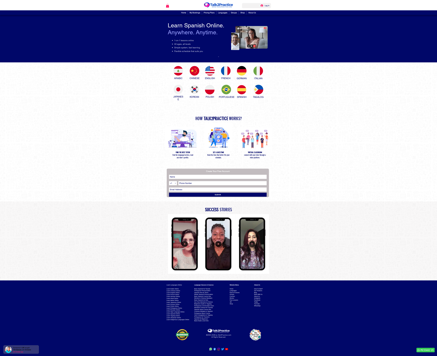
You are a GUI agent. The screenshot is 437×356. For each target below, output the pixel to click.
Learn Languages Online (174, 285)
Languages (233, 290)
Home (231, 289)
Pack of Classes (235, 292)
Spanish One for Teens (201, 292)
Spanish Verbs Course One (202, 309)
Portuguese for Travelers (202, 317)
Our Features (258, 290)
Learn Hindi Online (172, 298)
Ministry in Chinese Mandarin (203, 298)
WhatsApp (257, 306)
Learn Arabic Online (172, 289)
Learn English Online (173, 293)
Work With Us (258, 294)
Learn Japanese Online (173, 302)
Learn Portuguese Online (174, 308)
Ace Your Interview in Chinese (203, 302)
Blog (255, 292)
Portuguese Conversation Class (204, 306)
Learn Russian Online (173, 310)
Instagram (257, 298)
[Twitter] (222, 349)
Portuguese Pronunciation (202, 290)
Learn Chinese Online (173, 291)
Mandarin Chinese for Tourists (203, 307)
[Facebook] (214, 349)
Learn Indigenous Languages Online (177, 319)
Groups (232, 294)
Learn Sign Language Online (175, 312)
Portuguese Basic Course (202, 313)
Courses (232, 296)
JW (231, 302)
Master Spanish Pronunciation (203, 294)
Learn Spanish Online (173, 314)
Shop (231, 304)
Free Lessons (234, 300)
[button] (167, 5)
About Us (257, 296)
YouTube (257, 304)
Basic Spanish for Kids (201, 300)
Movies (232, 298)
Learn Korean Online (172, 304)
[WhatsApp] (210, 349)
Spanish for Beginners (201, 319)
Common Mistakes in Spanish (203, 311)
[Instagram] (218, 349)
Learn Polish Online (172, 306)
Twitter (256, 302)
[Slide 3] (218, 56)
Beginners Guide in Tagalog (203, 304)
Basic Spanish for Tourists (202, 289)
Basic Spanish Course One (202, 296)
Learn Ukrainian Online (173, 318)
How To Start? (258, 289)
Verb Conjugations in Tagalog (203, 315)
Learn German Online (173, 296)
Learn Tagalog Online (173, 316)
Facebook (257, 300)
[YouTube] (226, 349)
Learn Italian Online (172, 300)
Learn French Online (172, 294)
